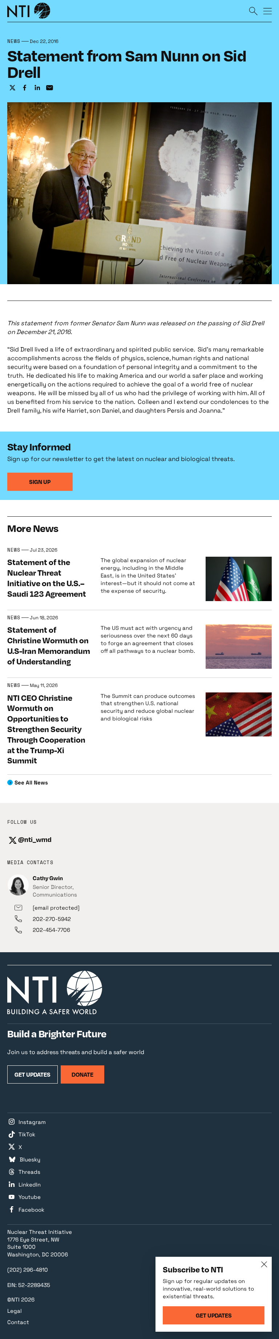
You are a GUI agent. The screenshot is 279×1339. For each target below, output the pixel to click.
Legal (14, 1310)
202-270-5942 (52, 918)
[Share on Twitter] (12, 87)
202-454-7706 (51, 929)
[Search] (253, 10)
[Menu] (267, 10)
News (13, 41)
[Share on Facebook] (24, 87)
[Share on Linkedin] (37, 87)
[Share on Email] (49, 87)
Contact (18, 1322)
